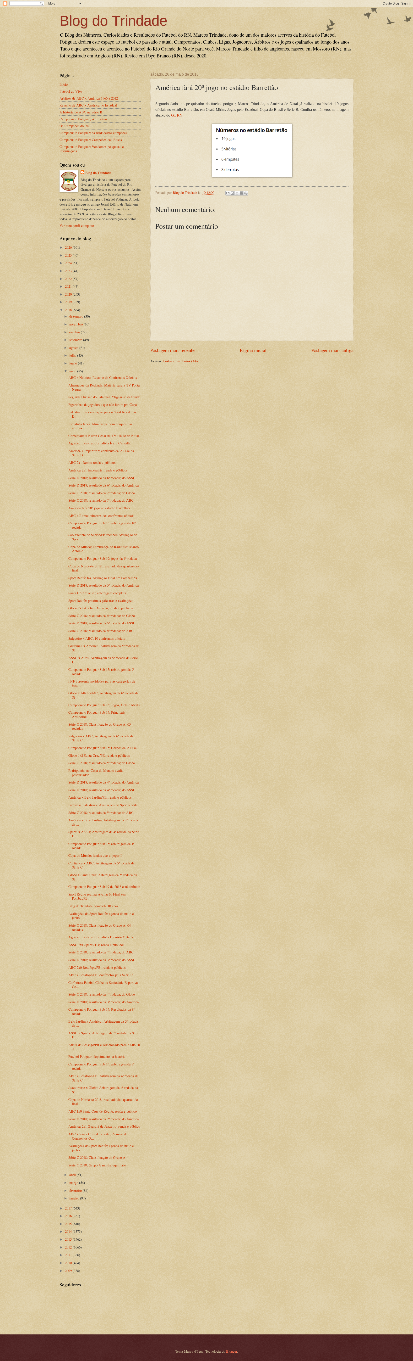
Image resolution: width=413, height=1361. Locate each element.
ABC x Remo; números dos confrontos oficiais (101, 515)
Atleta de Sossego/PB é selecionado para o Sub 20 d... (104, 1046)
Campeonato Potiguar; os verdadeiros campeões (93, 132)
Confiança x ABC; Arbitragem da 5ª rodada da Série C (101, 865)
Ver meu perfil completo (77, 225)
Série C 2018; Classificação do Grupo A (96, 1157)
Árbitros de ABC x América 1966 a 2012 (89, 98)
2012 (69, 1247)
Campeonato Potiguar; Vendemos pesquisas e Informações (92, 148)
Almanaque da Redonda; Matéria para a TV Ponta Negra (104, 387)
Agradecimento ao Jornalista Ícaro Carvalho (99, 443)
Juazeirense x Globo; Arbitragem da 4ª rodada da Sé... (103, 1089)
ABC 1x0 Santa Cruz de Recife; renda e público (102, 1111)
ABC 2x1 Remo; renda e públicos (92, 462)
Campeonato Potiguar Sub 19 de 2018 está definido (104, 886)
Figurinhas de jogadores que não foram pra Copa (102, 404)
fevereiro (76, 1190)
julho (73, 355)
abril (73, 1174)
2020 (69, 294)
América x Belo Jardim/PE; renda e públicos (100, 797)
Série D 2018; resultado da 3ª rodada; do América (103, 1001)
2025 (69, 255)
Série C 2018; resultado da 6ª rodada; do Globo (101, 615)
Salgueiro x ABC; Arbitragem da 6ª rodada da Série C (101, 738)
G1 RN (176, 115)
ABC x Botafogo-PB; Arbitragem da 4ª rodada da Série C (103, 1077)
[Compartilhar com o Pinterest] (246, 193)
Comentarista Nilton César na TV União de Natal (103, 435)
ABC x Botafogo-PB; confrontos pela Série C (100, 974)
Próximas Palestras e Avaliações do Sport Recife (103, 804)
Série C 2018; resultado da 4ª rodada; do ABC (101, 952)
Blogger (231, 1351)
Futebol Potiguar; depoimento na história (96, 1056)
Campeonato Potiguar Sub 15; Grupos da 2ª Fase (102, 747)
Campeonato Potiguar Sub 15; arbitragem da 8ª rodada (101, 1066)
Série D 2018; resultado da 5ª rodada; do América (103, 585)
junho (73, 363)
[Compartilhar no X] (236, 193)
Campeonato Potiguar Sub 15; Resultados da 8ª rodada (101, 1011)
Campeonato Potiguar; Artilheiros (83, 119)
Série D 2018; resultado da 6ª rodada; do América (103, 485)
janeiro (74, 1198)
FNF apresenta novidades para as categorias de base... (101, 683)
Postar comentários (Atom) (182, 360)
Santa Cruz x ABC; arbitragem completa (97, 592)
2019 (69, 301)
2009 (69, 1270)
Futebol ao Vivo (71, 91)
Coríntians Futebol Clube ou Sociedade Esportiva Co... (103, 984)
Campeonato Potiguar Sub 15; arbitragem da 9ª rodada (101, 671)
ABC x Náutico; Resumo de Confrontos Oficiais (102, 377)
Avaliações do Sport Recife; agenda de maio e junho (101, 915)
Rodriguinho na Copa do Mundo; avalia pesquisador (96, 772)
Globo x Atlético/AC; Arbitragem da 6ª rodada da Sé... (103, 695)
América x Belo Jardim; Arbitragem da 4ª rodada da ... (103, 822)
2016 (69, 1215)
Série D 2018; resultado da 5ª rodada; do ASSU (102, 623)
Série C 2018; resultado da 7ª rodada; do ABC (101, 500)
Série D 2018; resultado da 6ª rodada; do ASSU (102, 477)
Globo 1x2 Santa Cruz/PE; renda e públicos (99, 755)
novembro (76, 324)
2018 (69, 309)
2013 (69, 1239)
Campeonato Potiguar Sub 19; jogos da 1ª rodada (102, 558)
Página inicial (253, 350)
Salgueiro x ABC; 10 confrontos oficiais (96, 638)
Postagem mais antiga (332, 350)
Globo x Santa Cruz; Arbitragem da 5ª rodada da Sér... (102, 876)
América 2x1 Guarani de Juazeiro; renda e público (104, 1126)
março (74, 1182)
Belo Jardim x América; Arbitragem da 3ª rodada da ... (103, 1023)
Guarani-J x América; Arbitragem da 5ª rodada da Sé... (103, 647)
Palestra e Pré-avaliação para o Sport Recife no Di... (102, 414)
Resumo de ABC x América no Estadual (88, 105)
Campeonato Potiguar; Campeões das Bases (91, 139)
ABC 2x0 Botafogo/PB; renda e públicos (97, 967)
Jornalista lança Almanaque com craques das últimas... (100, 426)
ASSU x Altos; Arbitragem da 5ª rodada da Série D (103, 659)
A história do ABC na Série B (81, 112)
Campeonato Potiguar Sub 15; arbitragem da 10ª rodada (102, 525)
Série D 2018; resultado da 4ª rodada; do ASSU (102, 789)
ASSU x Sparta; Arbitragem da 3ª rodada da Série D (103, 1035)
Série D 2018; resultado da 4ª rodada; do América (103, 782)
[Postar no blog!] (232, 193)
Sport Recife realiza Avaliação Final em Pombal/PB (96, 896)
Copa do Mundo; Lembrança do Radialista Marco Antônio (103, 548)
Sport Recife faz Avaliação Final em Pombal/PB (102, 577)
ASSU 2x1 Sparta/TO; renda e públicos (96, 944)
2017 (69, 1208)
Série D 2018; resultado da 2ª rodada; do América (103, 1118)
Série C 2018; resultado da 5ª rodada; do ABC (101, 812)
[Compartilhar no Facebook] (241, 193)
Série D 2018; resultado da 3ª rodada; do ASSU (102, 959)
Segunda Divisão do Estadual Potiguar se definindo (104, 396)
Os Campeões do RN (75, 125)
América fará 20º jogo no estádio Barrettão (99, 507)
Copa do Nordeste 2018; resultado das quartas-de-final (103, 568)
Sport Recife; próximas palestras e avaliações (100, 600)
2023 (69, 270)
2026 (69, 247)
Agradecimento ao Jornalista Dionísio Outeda (100, 937)
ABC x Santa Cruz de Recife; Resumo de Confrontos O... (97, 1136)
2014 (69, 1231)
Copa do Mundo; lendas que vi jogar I (95, 855)
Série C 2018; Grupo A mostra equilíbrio (97, 1165)
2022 (69, 278)
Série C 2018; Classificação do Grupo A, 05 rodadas (99, 726)
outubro (75, 332)
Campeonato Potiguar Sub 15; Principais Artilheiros (96, 714)
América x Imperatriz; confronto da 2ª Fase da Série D (101, 452)
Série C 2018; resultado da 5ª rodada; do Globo (101, 762)
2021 (69, 286)
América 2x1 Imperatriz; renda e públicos (98, 470)
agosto (74, 347)
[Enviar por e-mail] (227, 193)
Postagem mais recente (172, 350)
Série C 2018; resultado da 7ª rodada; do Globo (101, 492)
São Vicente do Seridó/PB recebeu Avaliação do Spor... (102, 536)
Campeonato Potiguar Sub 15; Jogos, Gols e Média (104, 704)
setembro (76, 339)
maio (73, 371)
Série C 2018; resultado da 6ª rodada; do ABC (101, 630)
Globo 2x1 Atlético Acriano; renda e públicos (100, 607)
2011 (69, 1254)
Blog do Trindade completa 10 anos (93, 905)
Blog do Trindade (113, 21)
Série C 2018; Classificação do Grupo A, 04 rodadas (99, 927)
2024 (69, 262)
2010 (69, 1262)
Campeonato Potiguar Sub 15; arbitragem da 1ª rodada (101, 845)
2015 (69, 1223)
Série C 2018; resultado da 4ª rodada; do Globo (101, 994)
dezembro (76, 316)
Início (64, 84)
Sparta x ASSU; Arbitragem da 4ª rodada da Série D (103, 833)
